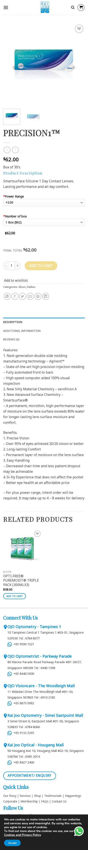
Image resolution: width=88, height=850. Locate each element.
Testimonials (53, 796)
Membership (29, 801)
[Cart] (81, 7)
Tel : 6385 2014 (29, 756)
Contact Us (59, 801)
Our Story (9, 796)
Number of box (15, 216)
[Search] (72, 7)
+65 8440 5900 (23, 674)
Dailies (31, 287)
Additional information (22, 331)
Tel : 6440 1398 (44, 668)
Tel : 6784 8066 (29, 727)
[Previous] (10, 64)
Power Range (13, 196)
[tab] (44, 322)
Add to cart (41, 265)
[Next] (78, 64)
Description (12, 322)
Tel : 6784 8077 (29, 638)
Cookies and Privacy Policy (22, 835)
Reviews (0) (11, 339)
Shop (37, 796)
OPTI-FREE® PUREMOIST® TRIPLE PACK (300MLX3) (21, 580)
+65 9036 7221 (23, 644)
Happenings (73, 796)
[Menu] (5, 7)
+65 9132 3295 (23, 733)
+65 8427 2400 (23, 762)
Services (25, 796)
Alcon (22, 287)
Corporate (10, 801)
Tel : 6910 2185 (44, 697)
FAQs (44, 801)
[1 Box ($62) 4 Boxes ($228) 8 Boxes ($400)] (44, 224)
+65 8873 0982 (23, 703)
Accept (12, 843)
